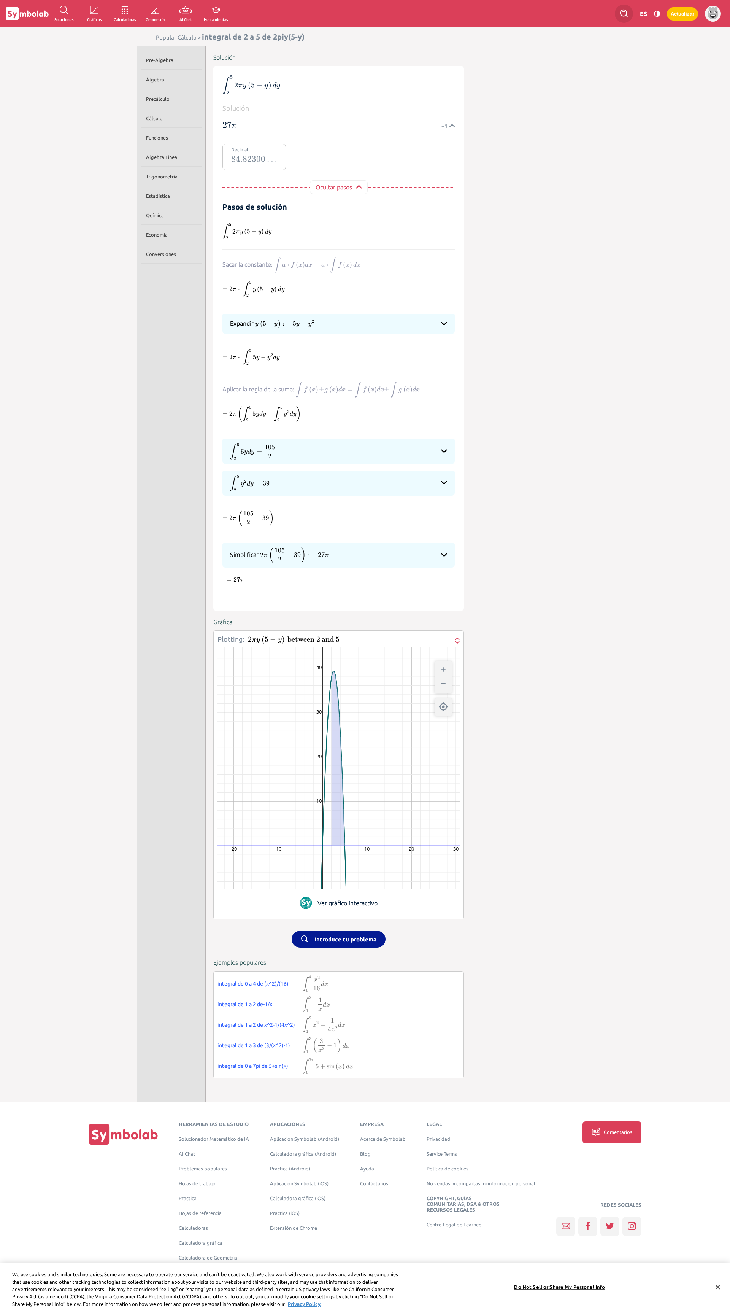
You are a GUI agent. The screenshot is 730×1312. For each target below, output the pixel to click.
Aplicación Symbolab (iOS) (299, 1183)
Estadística (158, 196)
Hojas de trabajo (197, 1183)
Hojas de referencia (200, 1213)
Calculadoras (193, 1228)
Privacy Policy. (304, 1304)
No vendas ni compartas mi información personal (481, 1183)
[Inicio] (123, 1134)
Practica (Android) (290, 1169)
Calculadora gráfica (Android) (303, 1154)
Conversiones (161, 254)
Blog (365, 1154)
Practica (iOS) (285, 1213)
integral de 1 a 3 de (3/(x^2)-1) (253, 1045)
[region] (365, 1287)
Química (155, 215)
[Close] (717, 1287)
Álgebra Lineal (162, 157)
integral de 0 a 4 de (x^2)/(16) (253, 983)
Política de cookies (447, 1169)
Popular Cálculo (176, 37)
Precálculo (158, 99)
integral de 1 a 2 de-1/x (244, 1004)
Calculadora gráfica (200, 1243)
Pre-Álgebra (159, 60)
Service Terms (442, 1154)
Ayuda (367, 1169)
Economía (157, 234)
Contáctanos (374, 1183)
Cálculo (154, 118)
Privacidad (438, 1139)
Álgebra (155, 79)
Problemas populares (203, 1169)
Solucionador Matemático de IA (214, 1139)
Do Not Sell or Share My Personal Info (559, 1287)
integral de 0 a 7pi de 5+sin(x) (252, 1066)
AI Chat (187, 1154)
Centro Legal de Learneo (454, 1225)
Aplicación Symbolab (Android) (304, 1139)
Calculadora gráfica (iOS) (297, 1198)
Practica (188, 1198)
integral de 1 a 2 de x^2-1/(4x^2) (256, 1024)
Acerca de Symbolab (383, 1139)
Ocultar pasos (334, 187)
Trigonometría (162, 176)
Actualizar (682, 14)
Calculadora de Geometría (208, 1258)
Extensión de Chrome (293, 1228)
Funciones (157, 137)
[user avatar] (713, 14)
